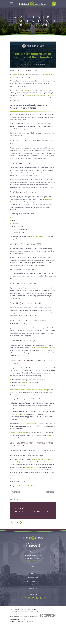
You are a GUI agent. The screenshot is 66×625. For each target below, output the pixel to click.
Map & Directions (33, 561)
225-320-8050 (33, 546)
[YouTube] (33, 598)
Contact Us (33, 589)
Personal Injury (33, 577)
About (33, 574)
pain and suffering (19, 414)
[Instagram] (37, 598)
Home (33, 570)
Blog (33, 585)
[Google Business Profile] (45, 598)
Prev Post (16, 492)
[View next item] (21, 522)
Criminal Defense (33, 581)
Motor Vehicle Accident (26, 486)
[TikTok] (41, 598)
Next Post (50, 492)
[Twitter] (21, 598)
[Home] (32, 3)
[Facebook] (25, 598)
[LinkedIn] (29, 598)
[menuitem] (12, 621)
